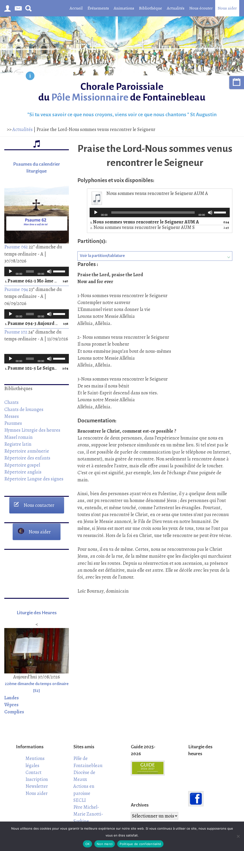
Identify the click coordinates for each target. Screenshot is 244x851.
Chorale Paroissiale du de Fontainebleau (121, 92)
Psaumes (13, 423)
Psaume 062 (16, 246)
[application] (36, 271)
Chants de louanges (23, 409)
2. (142, 227)
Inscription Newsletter (36, 782)
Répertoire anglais (22, 472)
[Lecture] (10, 271)
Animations (124, 8)
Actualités (175, 8)
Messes (11, 416)
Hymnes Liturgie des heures (32, 430)
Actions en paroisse (83, 789)
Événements (98, 8)
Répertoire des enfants (27, 458)
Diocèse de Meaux (84, 776)
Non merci (104, 844)
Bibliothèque (150, 8)
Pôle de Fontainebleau (87, 762)
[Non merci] (238, 836)
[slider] (59, 271)
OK (87, 844)
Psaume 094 (16, 289)
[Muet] (49, 271)
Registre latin (17, 444)
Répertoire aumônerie (26, 451)
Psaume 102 (15, 332)
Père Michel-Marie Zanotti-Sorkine (88, 814)
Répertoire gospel (22, 465)
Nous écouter (201, 8)
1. (32, 281)
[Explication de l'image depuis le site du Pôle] (30, 76)
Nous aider (227, 8)
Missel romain (18, 437)
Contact (33, 772)
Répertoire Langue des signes (33, 478)
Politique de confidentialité (140, 844)
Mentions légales (35, 762)
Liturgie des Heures (37, 612)
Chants (11, 402)
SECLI (79, 800)
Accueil (76, 8)
